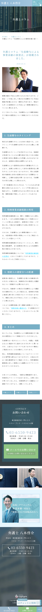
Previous (2, 474)
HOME (5, 37)
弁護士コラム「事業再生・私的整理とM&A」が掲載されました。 (34, 392)
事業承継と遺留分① (18, 308)
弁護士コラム (16, 37)
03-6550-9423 (22, 432)
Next (40, 474)
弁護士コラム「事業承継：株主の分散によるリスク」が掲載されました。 (8, 392)
